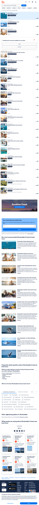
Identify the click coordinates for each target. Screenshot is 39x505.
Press (25, 488)
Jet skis (3, 377)
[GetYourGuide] (3, 2)
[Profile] (35, 2)
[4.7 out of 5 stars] (19, 431)
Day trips (4, 375)
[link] (19, 16)
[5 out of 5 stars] (7, 438)
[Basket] (29, 2)
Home (3, 477)
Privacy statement (30, 233)
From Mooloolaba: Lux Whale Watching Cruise (6, 437)
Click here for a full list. (24, 417)
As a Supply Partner (32, 483)
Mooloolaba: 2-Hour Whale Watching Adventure (18, 437)
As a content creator (32, 485)
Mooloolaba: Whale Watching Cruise (30, 437)
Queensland (11, 477)
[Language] (32, 2)
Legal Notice (19, 485)
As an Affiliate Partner (32, 487)
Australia (6, 477)
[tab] (9, 392)
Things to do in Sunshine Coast (20, 477)
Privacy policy (19, 487)
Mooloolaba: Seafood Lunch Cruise (6, 457)
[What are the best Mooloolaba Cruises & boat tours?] (36, 384)
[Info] (17, 10)
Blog (25, 487)
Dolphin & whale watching (7, 374)
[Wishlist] (26, 2)
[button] (19, 16)
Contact (18, 483)
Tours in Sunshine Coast (31, 477)
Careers (25, 485)
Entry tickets (4, 378)
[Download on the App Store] (12, 488)
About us (25, 483)
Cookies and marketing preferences (19, 490)
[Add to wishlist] (6, 13)
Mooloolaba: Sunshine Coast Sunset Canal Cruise (31, 457)
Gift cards (26, 490)
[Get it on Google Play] (12, 484)
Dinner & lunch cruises (6, 376)
